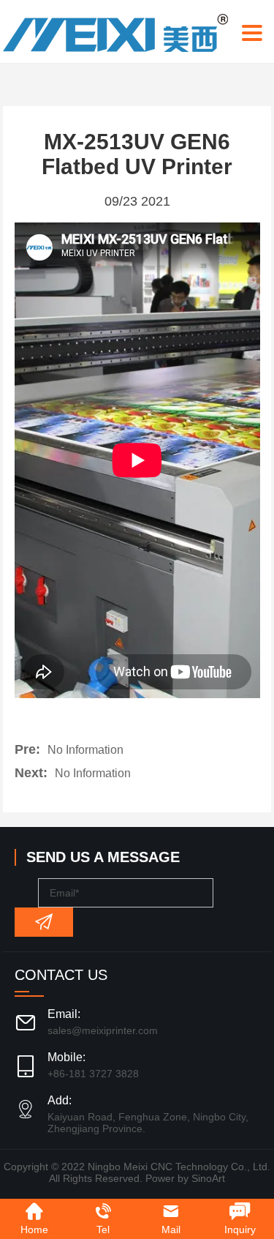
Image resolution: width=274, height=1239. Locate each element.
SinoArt (208, 1178)
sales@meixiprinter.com (102, 1030)
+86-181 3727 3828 (93, 1073)
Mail (170, 1229)
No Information (85, 750)
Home (34, 1229)
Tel (103, 1229)
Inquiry (240, 1229)
